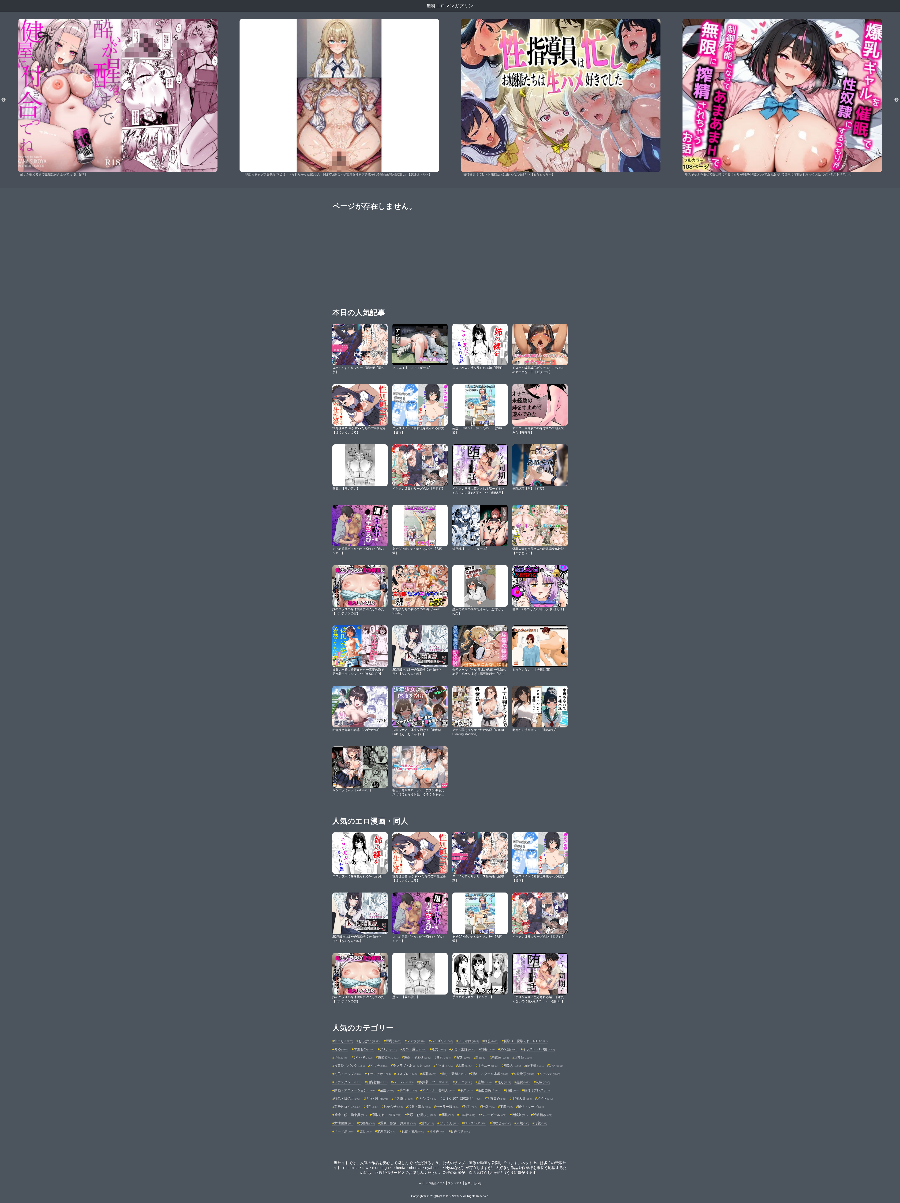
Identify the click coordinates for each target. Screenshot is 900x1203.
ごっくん (448, 1123)
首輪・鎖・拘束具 (350, 1115)
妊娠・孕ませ (417, 1057)
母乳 (447, 1115)
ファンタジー (347, 1082)
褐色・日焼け (347, 1098)
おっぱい (369, 1041)
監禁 (484, 1082)
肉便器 (535, 1065)
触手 (470, 1106)
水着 (465, 1065)
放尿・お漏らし (421, 1115)
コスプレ (406, 1074)
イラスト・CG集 (539, 1049)
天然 (522, 1123)
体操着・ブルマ (434, 1082)
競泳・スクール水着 (489, 1074)
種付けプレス (537, 1090)
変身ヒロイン (347, 1106)
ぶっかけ (468, 1041)
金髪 (387, 1090)
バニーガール (493, 1115)
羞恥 (429, 1074)
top (421, 1183)
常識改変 (386, 1131)
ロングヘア (475, 1123)
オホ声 (437, 1131)
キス (466, 1090)
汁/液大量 (521, 1098)
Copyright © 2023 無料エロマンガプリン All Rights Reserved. (450, 1196)
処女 (439, 1049)
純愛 (488, 1106)
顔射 (512, 1090)
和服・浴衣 (419, 1106)
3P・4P (363, 1057)
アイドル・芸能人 (438, 1090)
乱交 (556, 1065)
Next (896, 100)
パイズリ (442, 1041)
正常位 (523, 1057)
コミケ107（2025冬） (461, 1098)
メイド (545, 1098)
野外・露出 (414, 1049)
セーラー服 (447, 1106)
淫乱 (427, 1123)
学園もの (364, 1049)
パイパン (427, 1098)
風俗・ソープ (531, 1106)
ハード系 (343, 1131)
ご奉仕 (467, 1115)
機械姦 (520, 1115)
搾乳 (371, 1106)
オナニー (487, 1065)
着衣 (463, 1057)
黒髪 (523, 1082)
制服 (491, 1041)
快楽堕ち (388, 1057)
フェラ (416, 1041)
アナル (388, 1049)
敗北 (365, 1131)
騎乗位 (500, 1057)
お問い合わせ (473, 1183)
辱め (341, 1049)
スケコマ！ (455, 1183)
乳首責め (496, 1098)
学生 (341, 1057)
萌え (504, 1082)
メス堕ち (402, 1098)
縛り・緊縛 (453, 1074)
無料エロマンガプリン (450, 6)
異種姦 (367, 1123)
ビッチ (378, 1065)
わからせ (393, 1106)
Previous (3, 100)
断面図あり (489, 1090)
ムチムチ (549, 1074)
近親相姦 (542, 1115)
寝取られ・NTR (386, 1115)
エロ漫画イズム (435, 1183)
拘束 (487, 1049)
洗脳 (543, 1082)
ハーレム (403, 1082)
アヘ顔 (508, 1049)
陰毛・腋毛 (376, 1098)
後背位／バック (349, 1065)
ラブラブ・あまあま (411, 1065)
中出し (343, 1041)
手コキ (408, 1090)
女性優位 (343, 1123)
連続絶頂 (523, 1074)
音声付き (460, 1131)
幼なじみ (501, 1123)
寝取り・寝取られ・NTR (526, 1041)
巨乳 (393, 1041)
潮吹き (512, 1065)
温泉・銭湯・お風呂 (398, 1123)
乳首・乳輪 (412, 1131)
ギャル (444, 1065)
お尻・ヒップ (347, 1074)
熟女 (443, 1057)
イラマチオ (379, 1074)
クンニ (463, 1082)
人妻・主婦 (463, 1049)
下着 (506, 1106)
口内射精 (377, 1082)
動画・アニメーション (354, 1090)
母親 (540, 1123)
